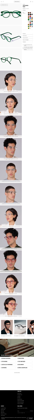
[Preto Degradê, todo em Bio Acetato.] (20, 327)
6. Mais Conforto (20, 364)
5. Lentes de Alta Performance (7, 364)
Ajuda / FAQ (2, 412)
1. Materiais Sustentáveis (5, 358)
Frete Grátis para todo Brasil (28, 47)
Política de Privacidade (20, 400)
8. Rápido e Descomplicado (22, 367)
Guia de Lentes (3, 409)
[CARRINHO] (33, 2)
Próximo (32, 327)
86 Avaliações (27, 8)
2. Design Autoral (20, 358)
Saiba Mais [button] (3, 418)
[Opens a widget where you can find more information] (31, 419)
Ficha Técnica (25, 35)
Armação (24, 4)
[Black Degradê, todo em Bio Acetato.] (7, 327)
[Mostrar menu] (1, 2)
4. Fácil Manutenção (21, 361)
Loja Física (18, 396)
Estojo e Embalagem (26, 39)
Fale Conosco (3, 415)
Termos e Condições (20, 403)
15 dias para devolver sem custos (28, 45)
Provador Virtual (19, 394)
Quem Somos (19, 393)
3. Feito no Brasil (4, 361)
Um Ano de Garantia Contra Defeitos (28, 49)
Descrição (24, 33)
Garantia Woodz (19, 399)
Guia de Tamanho (25, 37)
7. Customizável (4, 367)
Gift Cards (18, 397)
